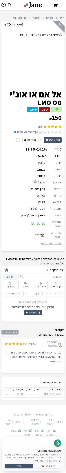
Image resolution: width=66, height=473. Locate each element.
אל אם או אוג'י (20, 18)
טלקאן (41, 163)
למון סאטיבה (37, 189)
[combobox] (40, 293)
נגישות (17, 422)
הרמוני (36, 18)
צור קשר (8, 422)
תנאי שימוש (49, 422)
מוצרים (49, 18)
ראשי (62, 18)
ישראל (41, 182)
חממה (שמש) (37, 209)
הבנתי (18, 466)
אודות (60, 422)
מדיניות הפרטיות (48, 466)
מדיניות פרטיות (35, 422)
